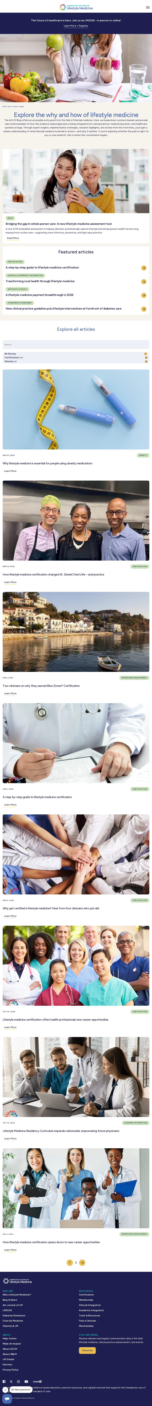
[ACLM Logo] (76, 7)
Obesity (10, 361)
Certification (13, 357)
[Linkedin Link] (37, 1381)
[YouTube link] (26, 1381)
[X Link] (11, 1381)
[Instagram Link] (18, 1381)
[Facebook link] (4, 1381)
